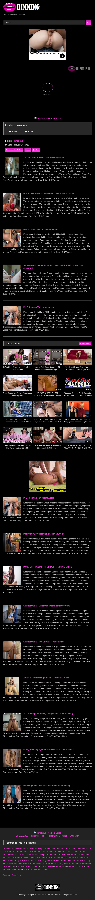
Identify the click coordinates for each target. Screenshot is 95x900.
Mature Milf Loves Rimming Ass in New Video (44, 534)
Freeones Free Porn (12, 875)
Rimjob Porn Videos (15, 150)
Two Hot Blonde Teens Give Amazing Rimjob (44, 157)
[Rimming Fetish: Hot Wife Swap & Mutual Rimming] (12, 803)
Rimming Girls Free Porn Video (52, 860)
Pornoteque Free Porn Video (15, 849)
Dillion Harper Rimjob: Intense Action (40, 229)
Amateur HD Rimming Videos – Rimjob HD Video (46, 678)
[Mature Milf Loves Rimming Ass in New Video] (12, 551)
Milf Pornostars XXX (38, 863)
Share (30, 132)
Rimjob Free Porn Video (25, 860)
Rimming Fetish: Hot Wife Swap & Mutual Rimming (47, 786)
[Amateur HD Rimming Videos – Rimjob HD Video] (12, 695)
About (14, 132)
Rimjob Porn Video (48, 855)
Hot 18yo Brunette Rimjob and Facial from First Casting (49, 193)
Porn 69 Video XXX (63, 852)
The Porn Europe (75, 866)
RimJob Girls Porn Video (15, 852)
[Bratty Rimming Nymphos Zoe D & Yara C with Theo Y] (12, 767)
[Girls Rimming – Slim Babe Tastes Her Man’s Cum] (12, 623)
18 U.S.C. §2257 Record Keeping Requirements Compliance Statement (47, 836)
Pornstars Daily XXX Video (36, 869)
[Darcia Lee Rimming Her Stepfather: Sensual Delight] (12, 584)
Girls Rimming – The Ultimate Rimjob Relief (43, 642)
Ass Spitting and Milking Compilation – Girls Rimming (48, 714)
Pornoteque (18, 141)
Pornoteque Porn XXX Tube (57, 849)
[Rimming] (47, 7)
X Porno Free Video (76, 858)
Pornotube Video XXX (81, 849)
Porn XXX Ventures (76, 860)
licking (37, 150)
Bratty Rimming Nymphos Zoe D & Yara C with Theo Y (48, 750)
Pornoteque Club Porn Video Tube (74, 855)
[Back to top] (87, 892)
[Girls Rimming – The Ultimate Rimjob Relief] (12, 659)
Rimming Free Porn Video (35, 858)
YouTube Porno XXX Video (40, 852)
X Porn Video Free (57, 858)
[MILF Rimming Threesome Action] (12, 324)
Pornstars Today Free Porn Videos (64, 863)
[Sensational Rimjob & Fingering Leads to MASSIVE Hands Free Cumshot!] (12, 282)
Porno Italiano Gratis (29, 855)
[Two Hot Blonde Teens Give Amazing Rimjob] (12, 174)
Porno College (36, 849)
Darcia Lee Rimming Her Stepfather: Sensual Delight (47, 567)
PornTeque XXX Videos (28, 866)
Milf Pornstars (21, 863)
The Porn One (47, 866)
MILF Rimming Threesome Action (39, 307)
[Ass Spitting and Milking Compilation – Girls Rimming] (12, 731)
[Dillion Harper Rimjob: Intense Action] (12, 246)
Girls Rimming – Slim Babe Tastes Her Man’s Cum (46, 606)
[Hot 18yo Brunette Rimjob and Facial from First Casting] (12, 210)
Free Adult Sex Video (12, 858)
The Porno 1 (60, 866)
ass (28, 150)
